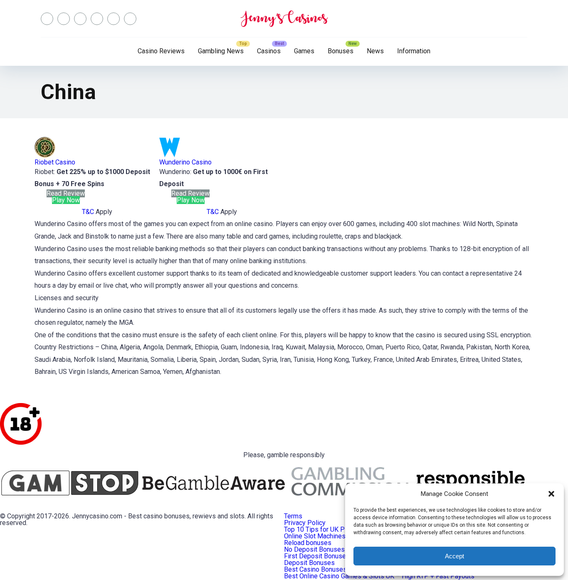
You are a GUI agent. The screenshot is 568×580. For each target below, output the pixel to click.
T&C (88, 212)
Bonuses (340, 51)
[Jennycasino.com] (284, 18)
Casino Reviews (161, 51)
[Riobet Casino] (45, 155)
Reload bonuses (307, 543)
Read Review (66, 193)
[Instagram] (80, 18)
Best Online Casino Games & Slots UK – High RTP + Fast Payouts (379, 576)
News (375, 51)
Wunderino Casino (185, 162)
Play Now (66, 200)
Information (413, 51)
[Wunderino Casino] (169, 155)
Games (304, 51)
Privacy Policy (305, 523)
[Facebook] (47, 18)
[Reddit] (113, 18)
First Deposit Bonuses (317, 556)
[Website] (130, 18)
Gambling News (221, 51)
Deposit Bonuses (309, 563)
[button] (551, 494)
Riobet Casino (55, 162)
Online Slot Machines (315, 536)
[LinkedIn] (97, 18)
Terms (293, 516)
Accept (454, 556)
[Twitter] (63, 18)
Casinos (269, 51)
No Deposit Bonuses (314, 549)
